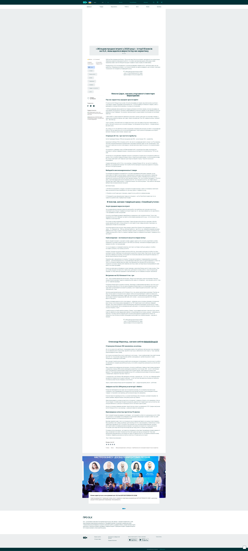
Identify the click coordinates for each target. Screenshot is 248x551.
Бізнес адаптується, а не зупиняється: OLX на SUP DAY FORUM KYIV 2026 (95, 113)
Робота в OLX (162, 549)
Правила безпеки (112, 540)
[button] (153, 2)
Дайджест (89, 6)
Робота (127, 6)
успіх (90, 91)
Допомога (146, 2)
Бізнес (147, 6)
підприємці (91, 81)
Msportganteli (133, 95)
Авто (137, 6)
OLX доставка (97, 539)
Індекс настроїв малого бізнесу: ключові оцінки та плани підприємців (96, 118)
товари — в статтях (93, 88)
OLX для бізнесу (133, 2)
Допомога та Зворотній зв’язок (114, 537)
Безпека (159, 6)
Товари (101, 6)
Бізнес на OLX (97, 537)
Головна (107, 447)
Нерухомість (114, 6)
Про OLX (120, 2)
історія (90, 70)
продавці (91, 84)
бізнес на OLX (92, 74)
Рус (108, 2)
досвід (90, 77)
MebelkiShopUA (151, 341)
